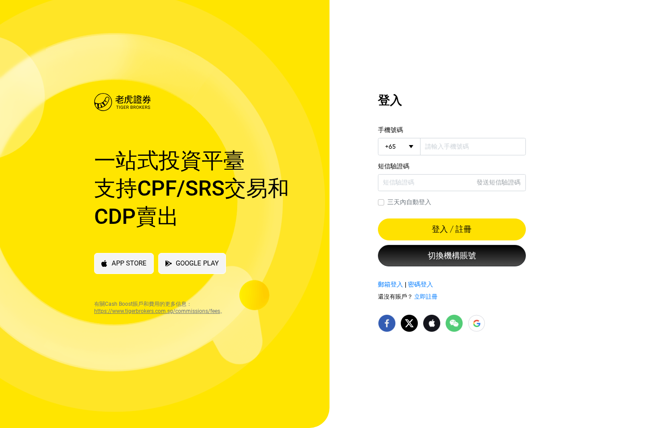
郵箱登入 (390, 284)
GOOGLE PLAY (197, 263)
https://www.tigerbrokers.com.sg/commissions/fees (157, 311)
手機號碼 (390, 129)
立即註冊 (426, 296)
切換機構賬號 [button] (452, 255)
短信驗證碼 (393, 166)
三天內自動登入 (409, 201)
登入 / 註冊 (452, 229)
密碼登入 (420, 284)
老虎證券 (196, 102)
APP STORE (129, 263)
